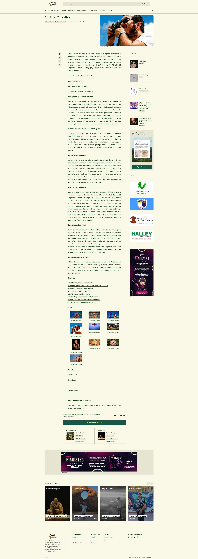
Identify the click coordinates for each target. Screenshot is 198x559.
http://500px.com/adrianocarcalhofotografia (84, 300)
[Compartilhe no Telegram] (60, 61)
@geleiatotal (140, 133)
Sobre (74, 537)
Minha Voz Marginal (144, 75)
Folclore (93, 540)
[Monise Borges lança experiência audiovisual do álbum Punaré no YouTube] (134, 121)
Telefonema (142, 61)
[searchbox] (102, 4)
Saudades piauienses (144, 90)
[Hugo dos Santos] (113, 503)
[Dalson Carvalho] (140, 503)
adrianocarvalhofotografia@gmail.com (81, 302)
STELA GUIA (142, 88)
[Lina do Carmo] (85, 503)
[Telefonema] (134, 64)
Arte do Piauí (142, 110)
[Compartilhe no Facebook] (60, 54)
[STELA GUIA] (134, 91)
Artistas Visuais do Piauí (80, 438)
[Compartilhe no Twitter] (60, 58)
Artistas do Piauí (48, 21)
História (93, 543)
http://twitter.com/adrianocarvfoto (80, 288)
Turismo (106, 534)
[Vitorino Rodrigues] (57, 503)
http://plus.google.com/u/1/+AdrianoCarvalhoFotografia (88, 286)
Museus (106, 540)
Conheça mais (95, 534)
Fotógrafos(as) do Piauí (59, 21)
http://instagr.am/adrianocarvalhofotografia (83, 297)
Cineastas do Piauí (142, 516)
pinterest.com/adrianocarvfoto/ (79, 291)
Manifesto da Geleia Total (79, 543)
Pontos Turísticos (108, 537)
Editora (140, 77)
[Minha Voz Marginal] (134, 78)
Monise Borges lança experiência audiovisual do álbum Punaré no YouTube (145, 121)
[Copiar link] (60, 65)
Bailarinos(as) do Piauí (88, 516)
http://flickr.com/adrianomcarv (79, 294)
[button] (45, 10)
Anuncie (46, 557)
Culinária (93, 537)
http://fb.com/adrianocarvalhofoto (80, 283)
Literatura (141, 63)
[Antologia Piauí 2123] (141, 272)
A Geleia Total (77, 534)
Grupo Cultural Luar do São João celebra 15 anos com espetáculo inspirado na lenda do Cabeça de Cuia (146, 105)
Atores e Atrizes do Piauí (112, 438)
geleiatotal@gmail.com (76, 408)
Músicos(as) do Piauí (115, 516)
